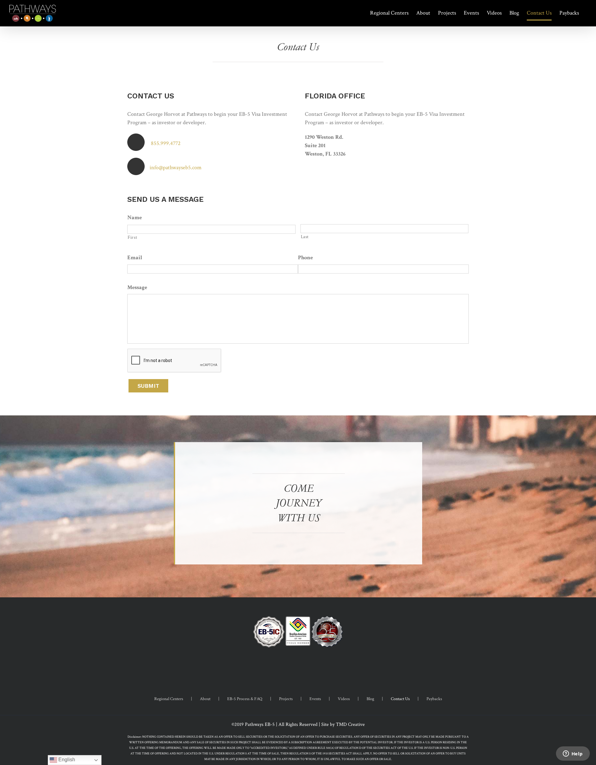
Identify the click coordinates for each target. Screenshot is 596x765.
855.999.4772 (166, 143)
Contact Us (400, 699)
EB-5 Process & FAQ (244, 699)
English (66, 759)
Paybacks (434, 699)
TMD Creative (350, 724)
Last (305, 237)
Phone (305, 257)
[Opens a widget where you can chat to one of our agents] (573, 754)
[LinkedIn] (306, 667)
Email (134, 257)
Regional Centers (168, 699)
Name (134, 217)
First (132, 237)
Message (137, 287)
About (205, 699)
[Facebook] (289, 667)
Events (315, 699)
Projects (286, 699)
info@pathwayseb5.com (175, 167)
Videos (344, 699)
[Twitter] (298, 667)
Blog (370, 699)
